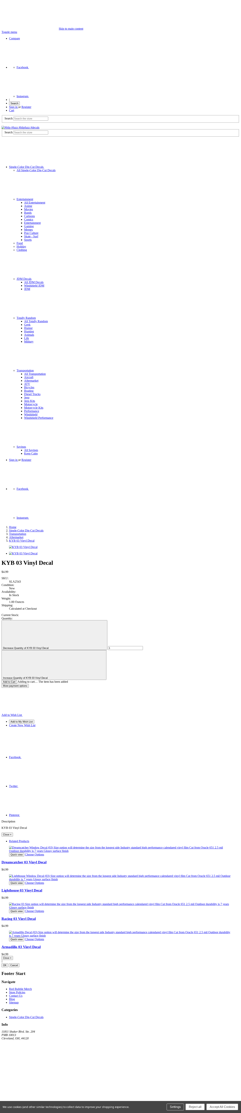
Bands (28, 212)
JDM (27, 289)
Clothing (22, 249)
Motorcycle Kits (33, 407)
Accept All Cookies (222, 1106)
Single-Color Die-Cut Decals (26, 166)
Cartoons (29, 216)
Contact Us (15, 995)
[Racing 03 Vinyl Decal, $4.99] (120, 905)
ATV (27, 384)
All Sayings (31, 450)
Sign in (13, 107)
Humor (28, 328)
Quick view (17, 854)
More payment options (15, 685)
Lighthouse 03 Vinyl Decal (22, 890)
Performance (31, 411)
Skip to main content (71, 28)
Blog (12, 999)
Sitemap (14, 1002)
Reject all (195, 1106)
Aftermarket (31, 380)
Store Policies (17, 992)
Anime (28, 206)
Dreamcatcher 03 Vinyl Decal (24, 862)
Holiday (21, 246)
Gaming (29, 226)
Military (29, 341)
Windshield (30, 414)
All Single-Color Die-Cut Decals (36, 170)
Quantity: (7, 618)
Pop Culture (31, 233)
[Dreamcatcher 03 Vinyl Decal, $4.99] (120, 849)
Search (14, 103)
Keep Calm (31, 453)
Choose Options (34, 854)
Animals (29, 334)
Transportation (25, 370)
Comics (28, 219)
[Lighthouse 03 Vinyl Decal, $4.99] (120, 877)
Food (20, 243)
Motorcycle (31, 404)
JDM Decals (24, 278)
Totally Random (26, 317)
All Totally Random (36, 321)
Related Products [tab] (19, 841)
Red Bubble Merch (20, 989)
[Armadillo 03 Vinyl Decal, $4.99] (120, 934)
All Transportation (35, 373)
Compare (14, 38)
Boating (29, 390)
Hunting (29, 331)
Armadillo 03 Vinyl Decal (21, 947)
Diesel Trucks (32, 394)
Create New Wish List (22, 725)
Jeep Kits (29, 400)
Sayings (21, 446)
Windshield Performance (38, 417)
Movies (28, 209)
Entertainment (25, 199)
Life (26, 338)
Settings (175, 1106)
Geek (27, 324)
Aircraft (28, 377)
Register (26, 107)
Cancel (14, 965)
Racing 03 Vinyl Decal (19, 919)
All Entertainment (34, 202)
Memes (28, 229)
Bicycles (29, 387)
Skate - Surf (31, 236)
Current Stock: (10, 615)
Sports (28, 239)
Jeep (26, 397)
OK (5, 965)
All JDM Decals (33, 282)
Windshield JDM (34, 285)
